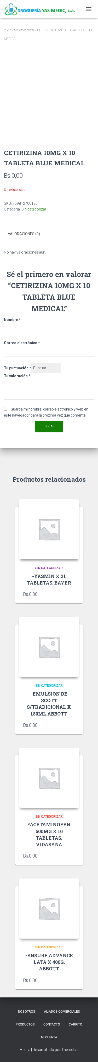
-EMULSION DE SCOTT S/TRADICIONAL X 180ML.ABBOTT (49, 704)
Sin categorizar (24, 30)
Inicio (7, 30)
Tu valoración (17, 376)
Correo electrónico (22, 343)
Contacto (51, 1024)
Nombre (12, 320)
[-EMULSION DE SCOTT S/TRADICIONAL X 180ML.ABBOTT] (49, 647)
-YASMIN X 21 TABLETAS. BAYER (49, 579)
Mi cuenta (49, 1037)
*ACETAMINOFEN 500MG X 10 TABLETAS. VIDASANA (49, 834)
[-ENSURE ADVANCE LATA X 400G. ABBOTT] (49, 908)
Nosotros (26, 1011)
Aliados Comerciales (62, 1011)
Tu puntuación (17, 368)
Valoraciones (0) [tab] (24, 234)
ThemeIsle (69, 1050)
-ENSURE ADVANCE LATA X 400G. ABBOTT (49, 962)
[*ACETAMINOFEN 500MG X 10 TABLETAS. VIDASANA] (49, 778)
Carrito (75, 1024)
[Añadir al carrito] (72, 594)
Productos (25, 1024)
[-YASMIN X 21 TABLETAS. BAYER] (49, 529)
